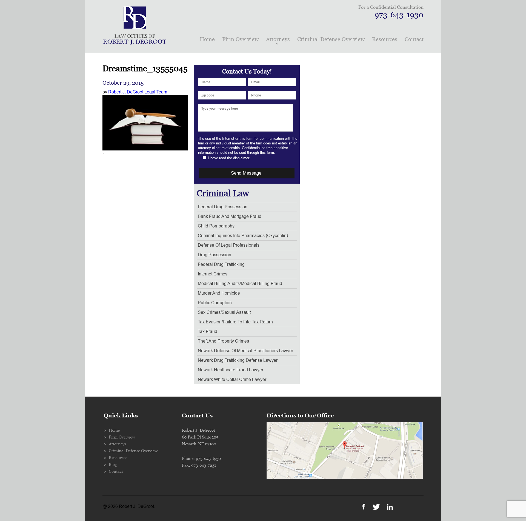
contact (414, 39)
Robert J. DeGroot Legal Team (137, 92)
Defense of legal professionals (228, 245)
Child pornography (216, 226)
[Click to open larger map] (345, 477)
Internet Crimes (212, 274)
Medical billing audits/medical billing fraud (240, 284)
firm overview (240, 39)
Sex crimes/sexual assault (224, 312)
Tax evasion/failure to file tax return (235, 322)
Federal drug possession (222, 207)
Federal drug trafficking (221, 264)
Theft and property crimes (223, 341)
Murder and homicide (219, 293)
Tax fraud (207, 332)
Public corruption (215, 303)
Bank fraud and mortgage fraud (229, 216)
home (207, 39)
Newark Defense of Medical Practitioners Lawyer (245, 351)
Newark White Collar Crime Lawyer (232, 380)
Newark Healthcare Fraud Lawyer (230, 370)
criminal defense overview (331, 39)
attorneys (278, 39)
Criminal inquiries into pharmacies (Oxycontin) (243, 236)
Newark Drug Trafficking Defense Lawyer (238, 360)
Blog (113, 464)
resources (384, 39)
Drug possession (214, 255)
